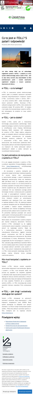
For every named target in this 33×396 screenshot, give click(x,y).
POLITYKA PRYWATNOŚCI (22, 386)
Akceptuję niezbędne (9, 391)
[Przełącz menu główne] (25, 28)
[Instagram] (10, 28)
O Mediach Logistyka (8, 357)
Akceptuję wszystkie (25, 391)
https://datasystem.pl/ (13, 166)
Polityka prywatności (8, 363)
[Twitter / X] (7, 28)
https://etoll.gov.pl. (7, 313)
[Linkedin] (1, 28)
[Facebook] (4, 28)
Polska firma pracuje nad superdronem (16, 325)
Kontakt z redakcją (8, 354)
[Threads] (12, 28)
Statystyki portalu (8, 359)
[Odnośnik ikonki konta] (31, 28)
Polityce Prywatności (24, 376)
